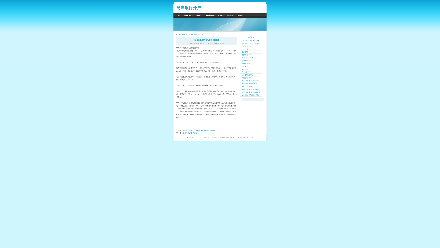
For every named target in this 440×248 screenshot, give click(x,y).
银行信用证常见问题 (190, 133)
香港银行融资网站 (247, 75)
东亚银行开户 (246, 63)
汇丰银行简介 (246, 66)
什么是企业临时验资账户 (249, 83)
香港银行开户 (246, 60)
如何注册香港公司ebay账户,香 (251, 92)
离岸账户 (199, 16)
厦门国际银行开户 (247, 58)
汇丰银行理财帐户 (247, 46)
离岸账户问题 (210, 16)
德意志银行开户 (246, 55)
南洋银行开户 (246, 69)
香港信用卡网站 (246, 72)
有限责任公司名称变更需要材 (251, 40)
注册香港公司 (249, 137)
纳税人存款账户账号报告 (249, 86)
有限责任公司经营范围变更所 (251, 43)
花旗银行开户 (246, 52)
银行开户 (221, 16)
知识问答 (240, 16)
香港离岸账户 (188, 16)
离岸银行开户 (188, 7)
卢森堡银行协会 (246, 78)
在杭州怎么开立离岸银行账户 (251, 95)
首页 (178, 16)
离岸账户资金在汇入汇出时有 (251, 89)
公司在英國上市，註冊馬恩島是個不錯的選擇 (199, 130)
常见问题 (230, 16)
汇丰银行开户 (246, 49)
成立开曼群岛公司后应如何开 (251, 81)
